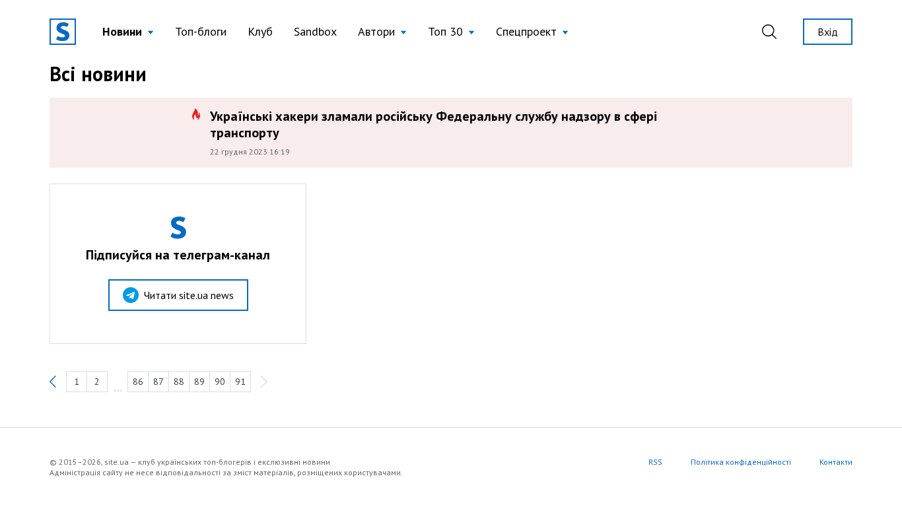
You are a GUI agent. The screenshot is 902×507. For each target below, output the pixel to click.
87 (158, 382)
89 (199, 382)
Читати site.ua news (189, 295)
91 (240, 382)
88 (179, 382)
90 (220, 382)
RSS (655, 462)
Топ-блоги (200, 31)
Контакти (835, 462)
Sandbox (315, 31)
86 (138, 382)
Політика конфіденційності (741, 462)
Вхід (827, 31)
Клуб (260, 31)
